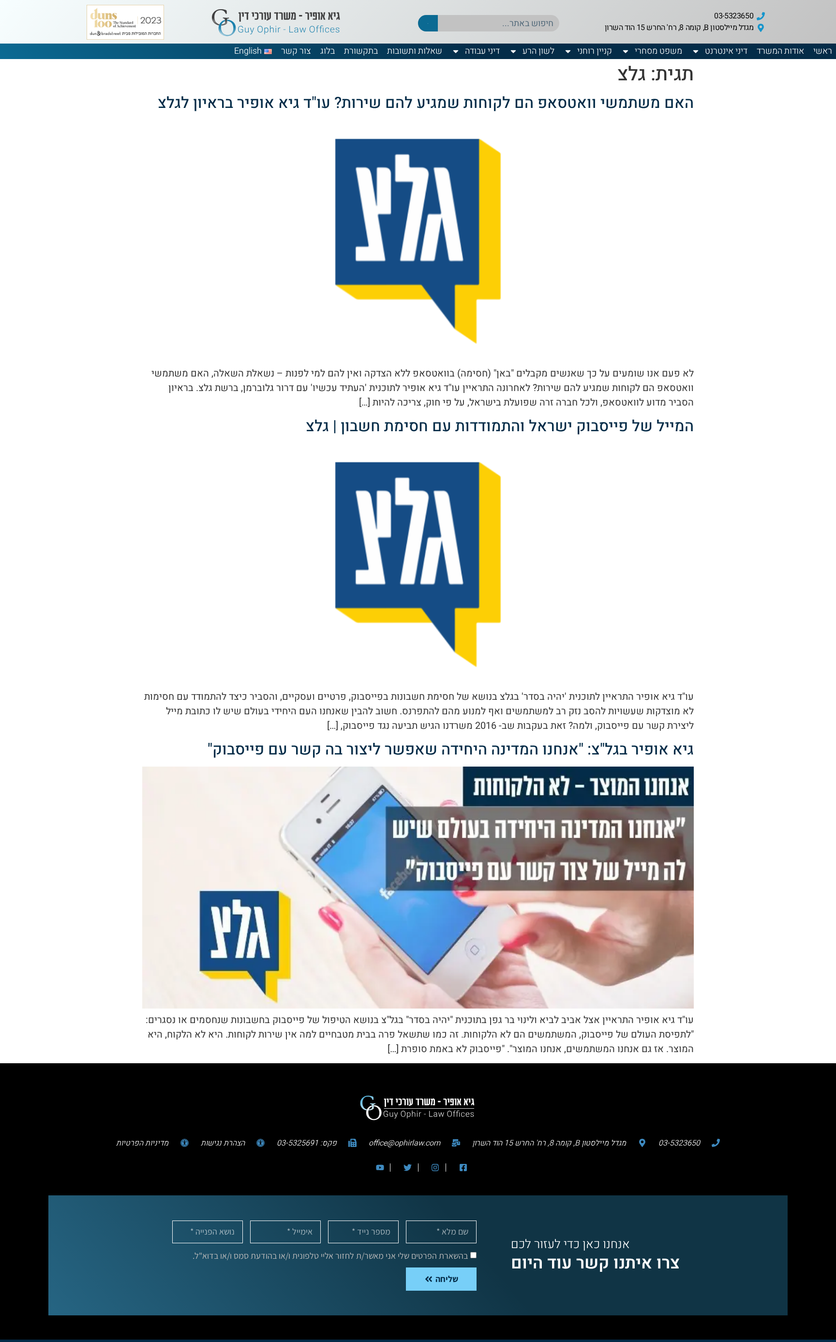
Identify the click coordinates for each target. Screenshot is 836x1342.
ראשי (822, 51)
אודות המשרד (780, 51)
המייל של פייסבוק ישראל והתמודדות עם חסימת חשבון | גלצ (500, 426)
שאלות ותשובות (414, 51)
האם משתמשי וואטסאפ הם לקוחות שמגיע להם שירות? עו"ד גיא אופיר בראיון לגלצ (426, 102)
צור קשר (296, 51)
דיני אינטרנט (726, 51)
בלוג (327, 51)
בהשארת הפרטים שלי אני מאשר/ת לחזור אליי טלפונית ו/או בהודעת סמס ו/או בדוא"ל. (330, 1255)
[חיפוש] (428, 23)
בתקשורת (361, 51)
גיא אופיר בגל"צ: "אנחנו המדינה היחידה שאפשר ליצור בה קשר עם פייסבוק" (451, 749)
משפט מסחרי (658, 51)
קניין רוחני (594, 51)
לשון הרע (538, 51)
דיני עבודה (482, 51)
